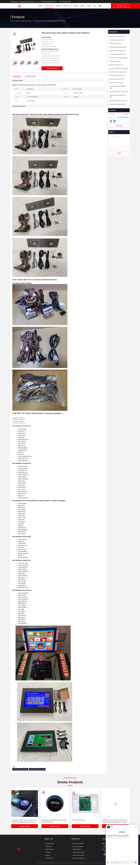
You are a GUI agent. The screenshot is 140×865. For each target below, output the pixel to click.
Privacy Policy (49, 858)
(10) (117, 75)
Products (48, 5)
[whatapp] (111, 121)
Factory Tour (49, 846)
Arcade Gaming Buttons (79, 858)
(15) (119, 91)
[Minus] (136, 827)
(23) (117, 40)
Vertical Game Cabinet (78, 855)
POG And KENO (77, 849)
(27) (118, 100)
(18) (119, 68)
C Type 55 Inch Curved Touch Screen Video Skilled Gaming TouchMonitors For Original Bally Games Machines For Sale (54, 821)
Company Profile (50, 843)
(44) (116, 43)
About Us (66, 5)
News (76, 5)
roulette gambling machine (20, 769)
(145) (118, 47)
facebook (104, 854)
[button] (13, 806)
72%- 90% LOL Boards (17, 820)
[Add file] (108, 862)
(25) (116, 82)
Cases (82, 5)
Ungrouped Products (26, 21)
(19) (116, 65)
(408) (117, 104)
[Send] (136, 862)
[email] (115, 121)
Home (40, 5)
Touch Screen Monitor (78, 843)
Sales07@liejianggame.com (50, 1)
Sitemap (48, 855)
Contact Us (48, 852)
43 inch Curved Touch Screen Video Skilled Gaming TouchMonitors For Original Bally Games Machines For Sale (114, 821)
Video (89, 5)
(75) (117, 79)
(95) (118, 57)
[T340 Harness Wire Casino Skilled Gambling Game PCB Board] (26, 45)
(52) (118, 54)
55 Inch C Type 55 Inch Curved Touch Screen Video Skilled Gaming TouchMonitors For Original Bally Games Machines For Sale (85, 821)
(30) (118, 72)
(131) (117, 36)
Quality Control (49, 849)
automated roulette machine (37, 769)
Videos (58, 5)
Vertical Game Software (79, 852)
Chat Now (118, 126)
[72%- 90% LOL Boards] (24, 803)
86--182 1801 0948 (65, 1)
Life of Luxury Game (78, 846)
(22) (118, 87)
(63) (117, 50)
